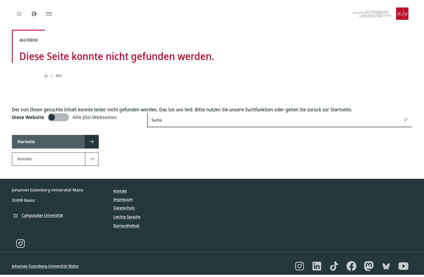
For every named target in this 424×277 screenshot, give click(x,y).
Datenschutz (124, 208)
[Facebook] (351, 266)
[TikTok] (334, 266)
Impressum (123, 199)
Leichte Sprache (126, 216)
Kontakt (120, 191)
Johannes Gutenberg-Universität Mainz (45, 266)
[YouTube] (403, 266)
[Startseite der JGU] (380, 13)
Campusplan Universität (42, 215)
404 (59, 75)
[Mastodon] (369, 266)
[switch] (76, 117)
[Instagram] (20, 243)
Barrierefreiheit (126, 225)
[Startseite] (46, 76)
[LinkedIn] (317, 266)
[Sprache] (34, 13)
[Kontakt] (49, 13)
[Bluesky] (386, 266)
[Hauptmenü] (19, 13)
